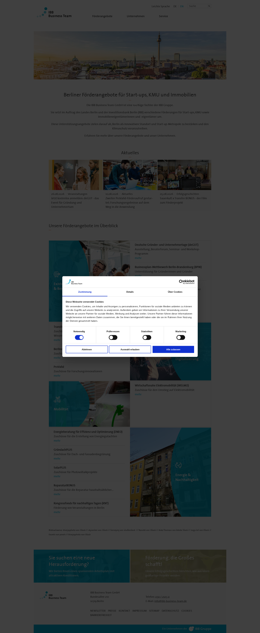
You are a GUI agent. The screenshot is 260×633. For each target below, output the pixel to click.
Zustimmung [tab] (85, 292)
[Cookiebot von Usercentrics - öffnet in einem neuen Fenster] (181, 282)
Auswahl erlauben (130, 349)
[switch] (113, 337)
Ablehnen (87, 349)
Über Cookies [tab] (175, 292)
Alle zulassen (173, 349)
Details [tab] (130, 292)
